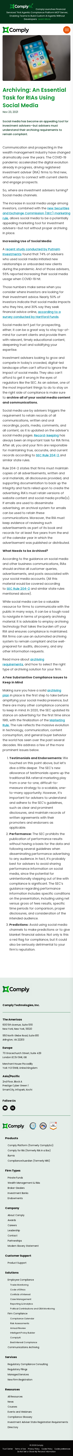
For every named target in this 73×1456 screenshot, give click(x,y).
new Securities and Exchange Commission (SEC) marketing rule (36, 213)
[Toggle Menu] (67, 30)
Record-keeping (46, 435)
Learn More (44, 19)
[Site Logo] (17, 30)
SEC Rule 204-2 (48, 455)
